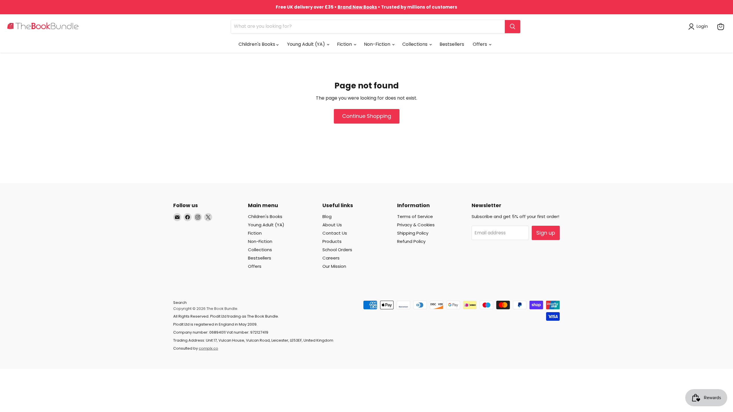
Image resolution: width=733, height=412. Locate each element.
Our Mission (334, 266)
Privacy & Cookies (416, 225)
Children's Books (257, 44)
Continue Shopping (366, 116)
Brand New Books (357, 7)
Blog (327, 216)
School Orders (337, 250)
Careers (331, 258)
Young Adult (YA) (306, 44)
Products (332, 241)
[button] (699, 26)
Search (180, 302)
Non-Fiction (377, 44)
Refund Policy (411, 241)
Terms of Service (415, 216)
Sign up (545, 232)
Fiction (345, 44)
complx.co (208, 348)
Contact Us (334, 233)
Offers (480, 44)
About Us (332, 225)
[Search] (512, 26)
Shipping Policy (412, 233)
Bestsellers (452, 44)
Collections (415, 44)
